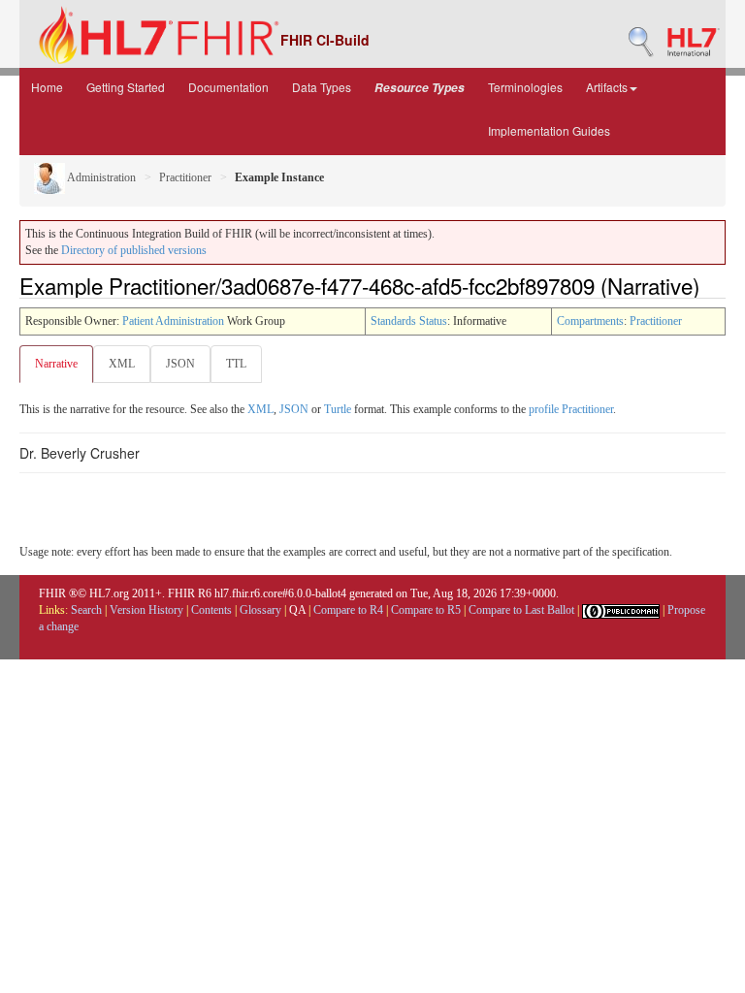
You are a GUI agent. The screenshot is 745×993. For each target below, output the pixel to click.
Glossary (260, 610)
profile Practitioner (571, 409)
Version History (146, 610)
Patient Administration (173, 321)
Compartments (590, 321)
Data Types (321, 87)
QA (297, 610)
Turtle (337, 409)
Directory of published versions (134, 250)
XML (122, 363)
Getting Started (125, 87)
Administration (100, 177)
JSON (180, 363)
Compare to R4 (348, 610)
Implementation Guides (549, 130)
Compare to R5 (426, 610)
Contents (211, 610)
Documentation (228, 87)
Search (86, 610)
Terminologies (525, 87)
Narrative (56, 363)
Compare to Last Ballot (521, 610)
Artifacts (607, 87)
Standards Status (409, 321)
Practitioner (185, 177)
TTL (236, 363)
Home (47, 87)
